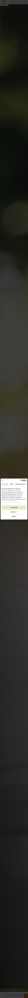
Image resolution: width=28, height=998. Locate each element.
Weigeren (14, 516)
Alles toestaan (14, 507)
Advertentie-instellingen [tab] (21, 484)
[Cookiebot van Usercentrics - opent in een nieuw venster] (20, 480)
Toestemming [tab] (5, 484)
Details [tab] (11, 484)
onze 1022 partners (9, 490)
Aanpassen (13, 511)
